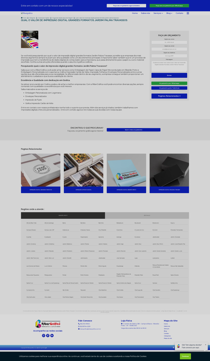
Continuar (185, 356)
